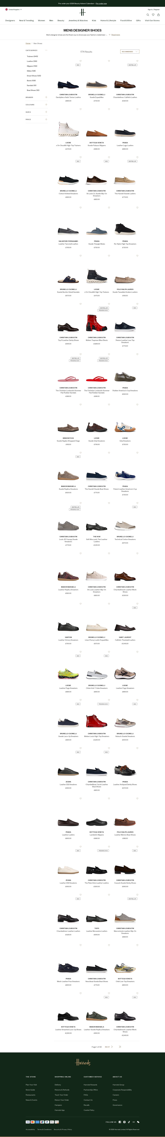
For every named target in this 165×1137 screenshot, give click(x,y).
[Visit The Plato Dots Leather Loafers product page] (96, 846)
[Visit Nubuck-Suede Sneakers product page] (125, 700)
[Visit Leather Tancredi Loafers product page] (68, 207)
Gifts (138, 20)
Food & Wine (126, 20)
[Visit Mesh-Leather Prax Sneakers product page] (68, 945)
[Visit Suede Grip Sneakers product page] (96, 404)
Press (115, 1100)
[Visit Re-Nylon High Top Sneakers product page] (125, 207)
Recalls (86, 1105)
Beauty (61, 20)
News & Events (31, 1100)
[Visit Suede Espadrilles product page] (96, 61)
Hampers (58, 1105)
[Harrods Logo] (82, 1062)
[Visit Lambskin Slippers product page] (96, 798)
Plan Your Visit (31, 1084)
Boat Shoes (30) (33, 90)
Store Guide (30, 1089)
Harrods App (60, 1110)
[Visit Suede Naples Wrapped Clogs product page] (68, 404)
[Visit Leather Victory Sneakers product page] (68, 603)
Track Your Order (61, 1094)
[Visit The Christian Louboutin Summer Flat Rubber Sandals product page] (68, 354)
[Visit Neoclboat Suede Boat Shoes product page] (96, 945)
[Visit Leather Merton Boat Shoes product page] (125, 798)
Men (51, 20)
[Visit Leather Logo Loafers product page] (125, 109)
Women (41, 20)
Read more (115, 34)
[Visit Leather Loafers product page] (68, 798)
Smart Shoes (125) (34, 75)
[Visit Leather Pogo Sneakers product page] (68, 652)
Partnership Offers (91, 1089)
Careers (116, 1094)
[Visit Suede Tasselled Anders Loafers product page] (125, 255)
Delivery (58, 1084)
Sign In (150, 9)
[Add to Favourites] (80, 61)
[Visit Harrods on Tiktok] (129, 1122)
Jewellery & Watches (78, 20)
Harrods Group (118, 1084)
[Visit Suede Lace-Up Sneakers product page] (68, 700)
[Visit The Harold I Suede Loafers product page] (125, 157)
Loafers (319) (32, 61)
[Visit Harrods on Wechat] (138, 1122)
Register (157, 9)
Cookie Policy (89, 1110)
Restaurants (30, 1094)
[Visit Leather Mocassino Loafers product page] (96, 894)
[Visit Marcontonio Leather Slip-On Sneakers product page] (125, 894)
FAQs (86, 1094)
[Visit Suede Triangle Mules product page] (96, 207)
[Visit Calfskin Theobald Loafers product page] (125, 603)
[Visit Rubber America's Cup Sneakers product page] (125, 354)
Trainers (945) (32, 56)
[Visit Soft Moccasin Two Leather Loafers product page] (96, 503)
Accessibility (30, 1129)
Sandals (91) (31, 85)
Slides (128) (31, 70)
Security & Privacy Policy (63, 1129)
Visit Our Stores (152, 20)
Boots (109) (31, 80)
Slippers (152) (32, 66)
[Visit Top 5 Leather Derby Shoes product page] (68, 304)
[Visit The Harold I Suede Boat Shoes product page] (96, 452)
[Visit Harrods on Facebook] (120, 1122)
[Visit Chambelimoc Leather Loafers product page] (68, 894)
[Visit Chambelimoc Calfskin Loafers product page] (125, 61)
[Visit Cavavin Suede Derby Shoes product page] (125, 846)
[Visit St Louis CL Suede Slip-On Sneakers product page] (96, 157)
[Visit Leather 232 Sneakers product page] (68, 748)
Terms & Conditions (44, 1129)
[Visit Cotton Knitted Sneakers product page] (68, 157)
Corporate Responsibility (122, 1089)
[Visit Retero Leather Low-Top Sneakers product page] (125, 304)
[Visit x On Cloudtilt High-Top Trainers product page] (68, 109)
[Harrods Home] (82, 12)
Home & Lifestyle (108, 20)
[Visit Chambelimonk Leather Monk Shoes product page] (125, 553)
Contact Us (88, 1100)
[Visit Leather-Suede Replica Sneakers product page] (96, 993)
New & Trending (26, 20)
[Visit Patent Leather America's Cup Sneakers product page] (125, 452)
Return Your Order (62, 1100)
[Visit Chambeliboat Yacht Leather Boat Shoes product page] (96, 748)
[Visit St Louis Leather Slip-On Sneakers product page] (96, 553)
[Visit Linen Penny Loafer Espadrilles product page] (96, 603)
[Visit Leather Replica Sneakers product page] (68, 553)
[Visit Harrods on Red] (134, 1122)
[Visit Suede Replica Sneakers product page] (68, 452)
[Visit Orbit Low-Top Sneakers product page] (125, 945)
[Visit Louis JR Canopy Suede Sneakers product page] (68, 503)
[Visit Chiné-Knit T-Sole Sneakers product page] (96, 652)
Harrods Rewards (90, 1084)
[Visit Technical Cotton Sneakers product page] (125, 503)
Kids (94, 20)
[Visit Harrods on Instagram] (124, 1122)
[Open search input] (148, 14)
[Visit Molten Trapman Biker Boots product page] (96, 304)
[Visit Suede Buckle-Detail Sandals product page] (68, 255)
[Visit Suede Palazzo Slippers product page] (96, 109)
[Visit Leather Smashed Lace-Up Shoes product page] (68, 993)
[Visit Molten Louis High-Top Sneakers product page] (96, 700)
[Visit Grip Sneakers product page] (125, 404)
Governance (117, 1105)
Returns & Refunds (62, 1089)
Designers (10, 20)
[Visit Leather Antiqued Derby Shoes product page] (125, 748)
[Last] (120, 1047)
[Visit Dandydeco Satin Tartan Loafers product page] (68, 61)
